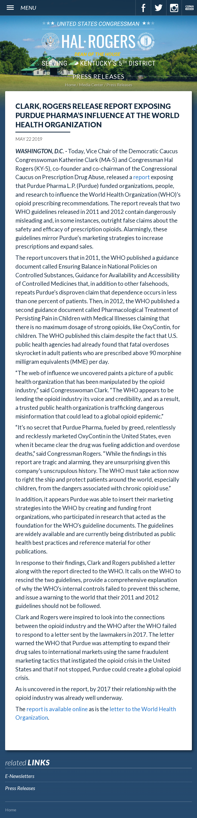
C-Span (189, 7)
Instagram (174, 7)
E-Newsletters (19, 776)
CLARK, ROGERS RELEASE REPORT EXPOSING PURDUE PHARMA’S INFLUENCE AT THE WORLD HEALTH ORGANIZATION (97, 115)
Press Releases (119, 84)
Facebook (143, 7)
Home (70, 84)
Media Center (91, 84)
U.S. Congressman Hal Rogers (98, 43)
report (141, 177)
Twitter (158, 7)
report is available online (57, 709)
